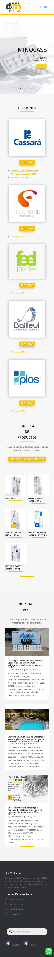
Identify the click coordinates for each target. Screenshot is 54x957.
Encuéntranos (15, 914)
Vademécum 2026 (17, 236)
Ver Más (41, 66)
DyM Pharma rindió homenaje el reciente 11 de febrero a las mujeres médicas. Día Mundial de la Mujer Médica (25, 810)
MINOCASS (32, 49)
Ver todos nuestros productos (27, 459)
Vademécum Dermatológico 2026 (24, 170)
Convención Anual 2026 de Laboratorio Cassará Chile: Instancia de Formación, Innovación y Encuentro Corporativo (26, 738)
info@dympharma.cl (17, 909)
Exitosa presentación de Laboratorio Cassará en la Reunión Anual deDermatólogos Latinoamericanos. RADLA (25, 663)
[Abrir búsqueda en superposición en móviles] (27, 932)
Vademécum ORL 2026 (19, 177)
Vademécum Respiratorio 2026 (23, 174)
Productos (27, 162)
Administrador (16, 669)
